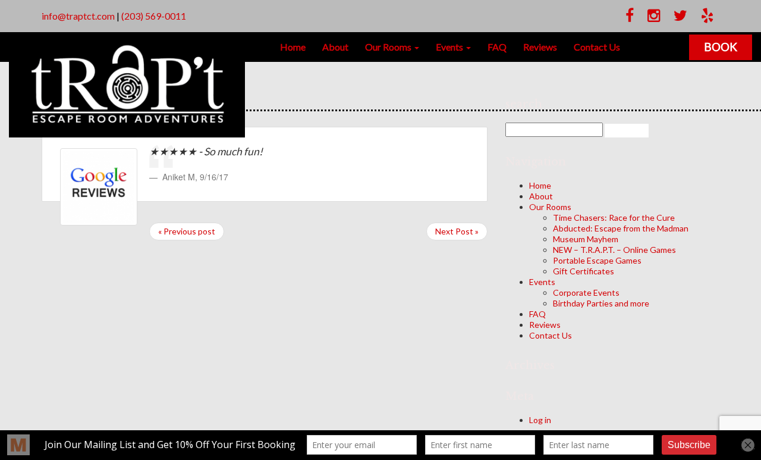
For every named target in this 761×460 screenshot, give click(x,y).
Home (293, 46)
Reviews (540, 46)
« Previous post (186, 231)
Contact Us (597, 46)
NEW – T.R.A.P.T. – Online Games (614, 250)
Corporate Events (586, 292)
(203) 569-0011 (153, 15)
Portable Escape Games (597, 260)
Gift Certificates (583, 271)
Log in (540, 420)
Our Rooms (389, 46)
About (335, 46)
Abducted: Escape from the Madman (620, 228)
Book (720, 47)
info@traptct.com (78, 15)
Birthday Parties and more (601, 303)
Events (450, 46)
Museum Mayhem (585, 239)
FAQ (497, 46)
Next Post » (457, 231)
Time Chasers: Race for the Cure (614, 217)
